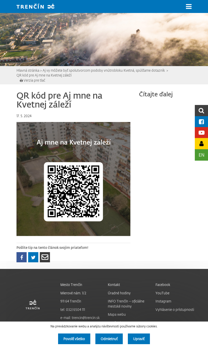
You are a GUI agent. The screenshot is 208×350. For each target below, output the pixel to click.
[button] (189, 6)
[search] (201, 110)
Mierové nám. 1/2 (73, 293)
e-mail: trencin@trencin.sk (80, 317)
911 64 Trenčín (70, 301)
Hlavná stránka (27, 70)
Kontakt (114, 284)
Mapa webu (117, 314)
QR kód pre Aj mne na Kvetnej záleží (44, 75)
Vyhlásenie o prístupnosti (174, 309)
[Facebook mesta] (201, 121)
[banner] (39, 7)
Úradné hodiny (119, 293)
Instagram (163, 301)
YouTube (162, 293)
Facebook (162, 284)
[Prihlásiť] (201, 143)
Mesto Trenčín (71, 284)
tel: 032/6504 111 (72, 309)
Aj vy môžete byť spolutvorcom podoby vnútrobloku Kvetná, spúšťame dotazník (104, 70)
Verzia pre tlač (34, 80)
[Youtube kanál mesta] (201, 132)
